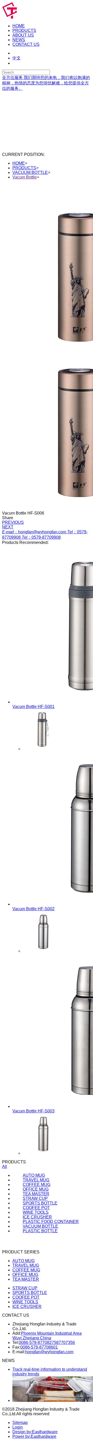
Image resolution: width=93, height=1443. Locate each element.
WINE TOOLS (25, 1302)
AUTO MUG (23, 1261)
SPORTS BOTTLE (29, 1292)
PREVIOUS (13, 522)
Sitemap (20, 1422)
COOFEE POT (26, 1297)
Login (17, 1427)
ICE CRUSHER (27, 1306)
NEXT (7, 527)
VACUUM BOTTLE (30, 172)
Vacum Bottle (24, 177)
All (4, 1166)
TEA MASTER (25, 1279)
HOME (18, 163)
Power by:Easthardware (34, 1436)
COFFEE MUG (26, 1270)
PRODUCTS (24, 168)
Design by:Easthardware (35, 1432)
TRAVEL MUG (25, 1265)
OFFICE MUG (25, 1274)
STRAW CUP (24, 1288)
